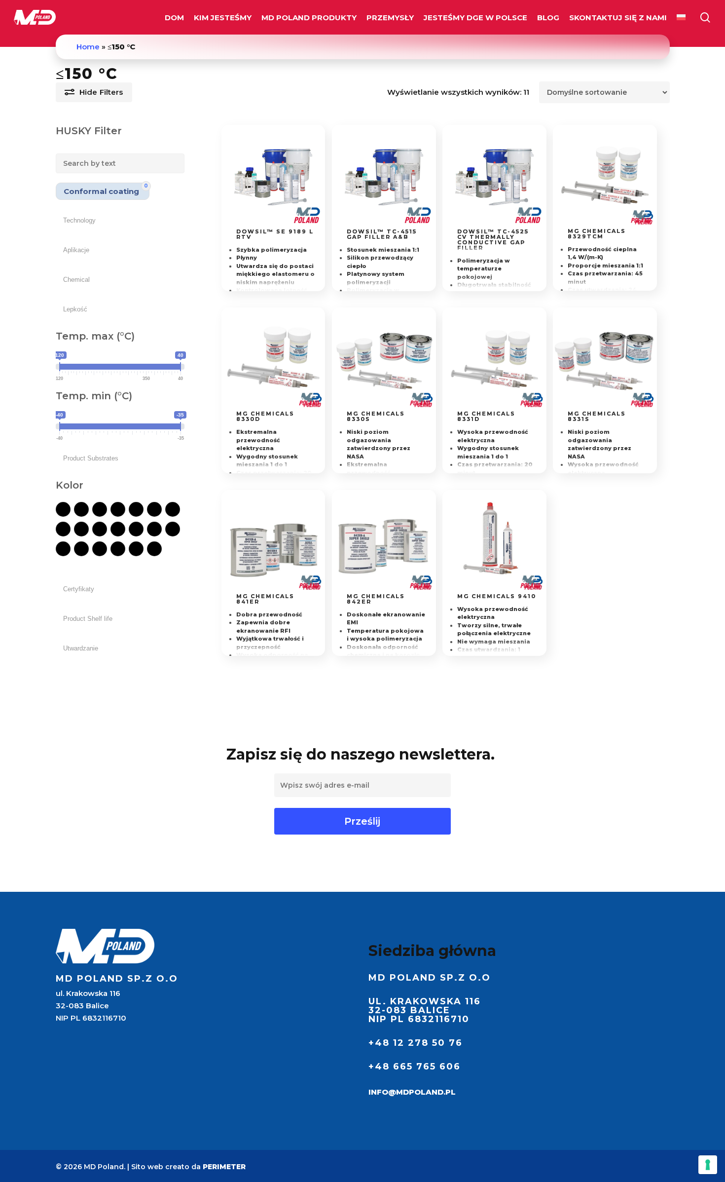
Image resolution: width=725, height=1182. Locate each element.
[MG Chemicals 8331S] (605, 359)
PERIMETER (224, 1166)
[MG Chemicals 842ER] (384, 542)
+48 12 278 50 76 (415, 1042)
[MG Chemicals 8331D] (494, 359)
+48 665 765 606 (414, 1066)
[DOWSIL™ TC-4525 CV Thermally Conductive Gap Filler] (494, 177)
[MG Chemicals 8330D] (273, 359)
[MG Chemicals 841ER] (273, 542)
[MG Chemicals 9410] (494, 542)
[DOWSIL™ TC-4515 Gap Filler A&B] (384, 177)
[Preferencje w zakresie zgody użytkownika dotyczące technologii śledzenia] (707, 1164)
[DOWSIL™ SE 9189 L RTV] (273, 177)
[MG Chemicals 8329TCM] (605, 177)
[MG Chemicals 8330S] (384, 359)
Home (88, 46)
